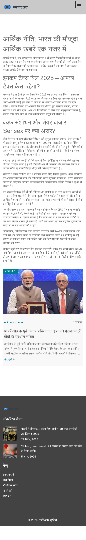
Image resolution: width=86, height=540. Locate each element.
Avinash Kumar (13, 322)
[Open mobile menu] (79, 4)
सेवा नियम (8, 480)
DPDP (7, 496)
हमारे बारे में (8, 474)
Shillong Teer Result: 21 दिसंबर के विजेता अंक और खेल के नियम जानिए (51, 449)
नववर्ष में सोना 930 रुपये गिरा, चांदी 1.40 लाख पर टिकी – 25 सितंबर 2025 (50, 431)
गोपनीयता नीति (10, 485)
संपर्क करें (7, 490)
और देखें (8, 359)
